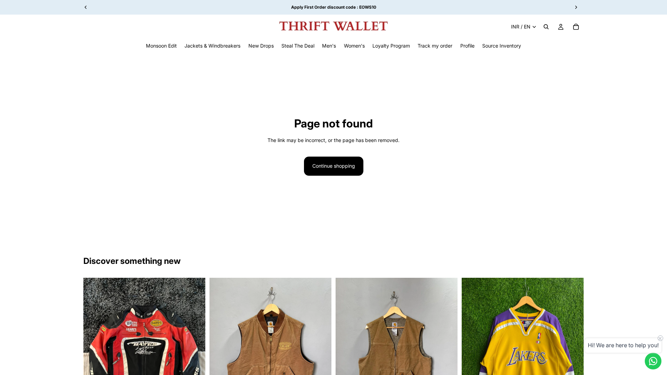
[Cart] (576, 26)
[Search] (546, 26)
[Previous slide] (93, 353)
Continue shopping (333, 166)
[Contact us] (653, 361)
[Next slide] (194, 353)
